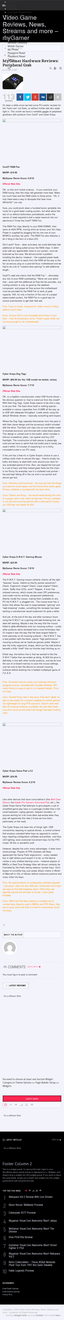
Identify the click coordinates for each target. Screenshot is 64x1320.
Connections (14, 19)
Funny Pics (7, 1294)
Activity (11, 5)
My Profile (13, 49)
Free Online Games (11, 1291)
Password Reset (16, 53)
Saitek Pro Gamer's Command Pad (32, 802)
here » (58, 1315)
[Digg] (42, 97)
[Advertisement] (32, 1040)
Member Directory (17, 42)
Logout (11, 39)
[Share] (20, 97)
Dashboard (14, 22)
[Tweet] (27, 97)
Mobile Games (15, 46)
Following (13, 29)
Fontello (39, 1315)
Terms (11, 59)
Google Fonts (20, 1315)
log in (15, 974)
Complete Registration (20, 12)
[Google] (35, 97)
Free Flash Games (10, 1288)
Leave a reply (32, 967)
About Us (13, 2)
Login (11, 32)
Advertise (13, 8)
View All (55, 1140)
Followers (13, 25)
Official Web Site (11, 183)
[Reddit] (50, 97)
